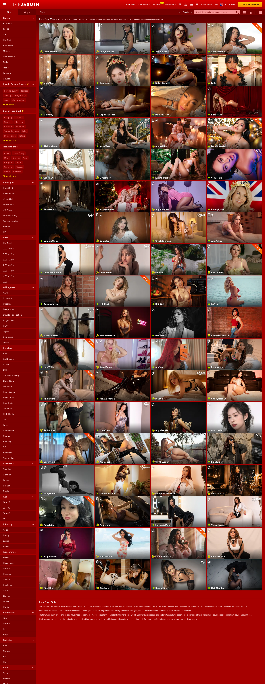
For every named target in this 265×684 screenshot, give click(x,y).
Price (5, 237)
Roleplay (7, 436)
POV (5, 326)
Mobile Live (8, 204)
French (6, 485)
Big (4, 629)
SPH (5, 447)
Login (232, 4)
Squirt (19, 162)
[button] (251, 12)
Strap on (8, 167)
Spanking (7, 452)
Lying (24, 131)
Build (6, 667)
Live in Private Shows (14, 84)
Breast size (9, 612)
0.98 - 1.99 (8, 254)
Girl (4, 34)
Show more (8, 104)
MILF (6, 158)
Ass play (8, 117)
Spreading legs (11, 131)
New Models (144, 4)
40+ (5, 519)
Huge (5, 634)
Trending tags (10, 146)
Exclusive (7, 23)
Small (5, 645)
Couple (6, 78)
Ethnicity (7, 524)
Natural (6, 568)
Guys (27, 12)
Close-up (19, 122)
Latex (5, 425)
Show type (8, 182)
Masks (6, 601)
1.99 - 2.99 (8, 259)
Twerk (6, 342)
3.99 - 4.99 (8, 270)
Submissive (8, 458)
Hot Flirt (7, 40)
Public (7, 171)
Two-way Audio (10, 221)
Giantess (7, 408)
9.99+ (6, 282)
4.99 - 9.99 (8, 276)
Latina (6, 541)
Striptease (8, 337)
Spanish (7, 469)
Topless (24, 91)
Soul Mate (8, 45)
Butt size (7, 640)
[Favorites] (197, 4)
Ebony (6, 535)
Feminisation (9, 392)
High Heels (8, 414)
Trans (6, 67)
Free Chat (8, 188)
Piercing (7, 574)
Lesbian (7, 73)
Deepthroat (8, 309)
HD (4, 232)
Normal (6, 623)
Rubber (6, 607)
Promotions (170, 4)
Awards (156, 4)
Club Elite (180, 4)
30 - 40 (6, 513)
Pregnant (8, 162)
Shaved (6, 579)
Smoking (7, 441)
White (6, 546)
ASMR (6, 293)
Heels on (20, 126)
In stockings (10, 136)
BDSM (6, 364)
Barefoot (8, 126)
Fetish (6, 62)
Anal (6, 100)
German (17, 171)
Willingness (9, 287)
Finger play (20, 95)
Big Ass (19, 167)
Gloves (6, 596)
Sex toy (7, 95)
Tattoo (22, 136)
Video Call (8, 199)
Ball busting (8, 359)
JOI (4, 419)
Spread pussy (10, 91)
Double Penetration (12, 315)
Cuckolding (8, 381)
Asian (7, 153)
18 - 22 (6, 502)
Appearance (9, 552)
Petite (6, 557)
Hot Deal (7, 243)
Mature (6, 51)
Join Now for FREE (250, 4)
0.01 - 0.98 (8, 248)
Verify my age (66, 265)
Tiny (5, 618)
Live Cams (130, 4)
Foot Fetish (8, 403)
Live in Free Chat (12, 111)
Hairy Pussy (18, 153)
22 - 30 (6, 508)
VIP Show (7, 210)
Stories (6, 226)
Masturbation (18, 100)
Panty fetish (8, 430)
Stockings (7, 585)
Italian (6, 480)
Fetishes (7, 348)
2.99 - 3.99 (8, 265)
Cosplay (7, 304)
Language (8, 463)
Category (8, 18)
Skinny (6, 673)
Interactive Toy (10, 215)
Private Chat (9, 193)
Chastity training (11, 375)
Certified (7, 29)
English (6, 491)
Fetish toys (8, 397)
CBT (5, 370)
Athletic (6, 678)
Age (5, 497)
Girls (9, 12)
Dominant (7, 386)
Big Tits (16, 158)
